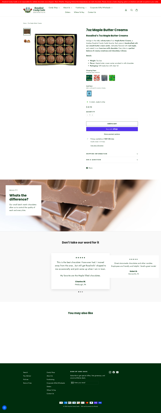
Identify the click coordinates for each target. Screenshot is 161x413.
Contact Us (92, 12)
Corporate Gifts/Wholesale (100, 7)
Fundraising (80, 7)
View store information (97, 146)
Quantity (90, 112)
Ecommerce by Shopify (92, 406)
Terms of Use (27, 383)
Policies (25, 379)
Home (25, 23)
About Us (67, 7)
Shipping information (96, 154)
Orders (67, 12)
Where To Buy (79, 12)
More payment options (112, 134)
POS (82, 406)
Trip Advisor (27, 376)
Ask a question (93, 160)
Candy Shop (53, 7)
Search (25, 372)
